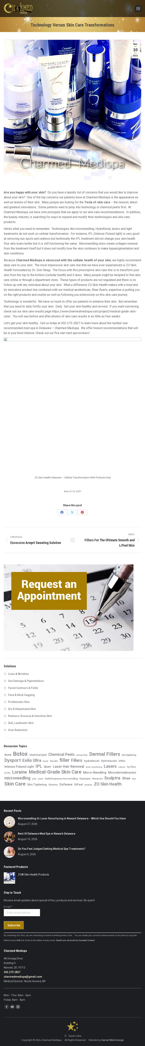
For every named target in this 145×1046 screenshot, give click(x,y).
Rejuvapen (85, 778)
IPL (38, 766)
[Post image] (9, 822)
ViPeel (78, 784)
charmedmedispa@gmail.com (23, 976)
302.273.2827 (12, 972)
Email (8, 906)
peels (40, 779)
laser (47, 766)
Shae (126, 778)
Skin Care (14, 784)
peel (34, 779)
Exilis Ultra (31, 760)
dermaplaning (129, 755)
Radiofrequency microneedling (61, 778)
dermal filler (82, 755)
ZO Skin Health (108, 784)
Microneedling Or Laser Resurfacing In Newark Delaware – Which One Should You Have (72, 818)
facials (54, 761)
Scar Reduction (17, 729)
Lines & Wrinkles (18, 673)
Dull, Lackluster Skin (21, 722)
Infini (122, 761)
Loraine (19, 772)
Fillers (76, 760)
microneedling (17, 778)
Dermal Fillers (104, 754)
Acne (7, 755)
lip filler (131, 766)
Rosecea (97, 778)
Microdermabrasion (122, 772)
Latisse (121, 767)
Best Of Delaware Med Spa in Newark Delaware (46, 833)
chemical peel (38, 754)
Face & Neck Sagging (21, 694)
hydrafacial (91, 761)
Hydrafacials (109, 760)
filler (64, 760)
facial (45, 761)
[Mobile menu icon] (138, 8)
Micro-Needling (94, 772)
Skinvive (53, 784)
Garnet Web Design (112, 1040)
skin (134, 779)
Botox (20, 754)
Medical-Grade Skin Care (55, 772)
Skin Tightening (37, 784)
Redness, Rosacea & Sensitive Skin (30, 715)
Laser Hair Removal (68, 766)
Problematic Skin (19, 701)
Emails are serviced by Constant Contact (75, 940)
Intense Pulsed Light (19, 766)
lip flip (7, 773)
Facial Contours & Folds (23, 687)
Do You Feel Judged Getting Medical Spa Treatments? (51, 848)
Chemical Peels (61, 754)
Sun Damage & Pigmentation (26, 680)
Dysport (12, 760)
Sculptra (112, 778)
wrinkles (88, 785)
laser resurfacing (94, 767)
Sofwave (65, 784)
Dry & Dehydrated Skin (22, 708)
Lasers (110, 766)
